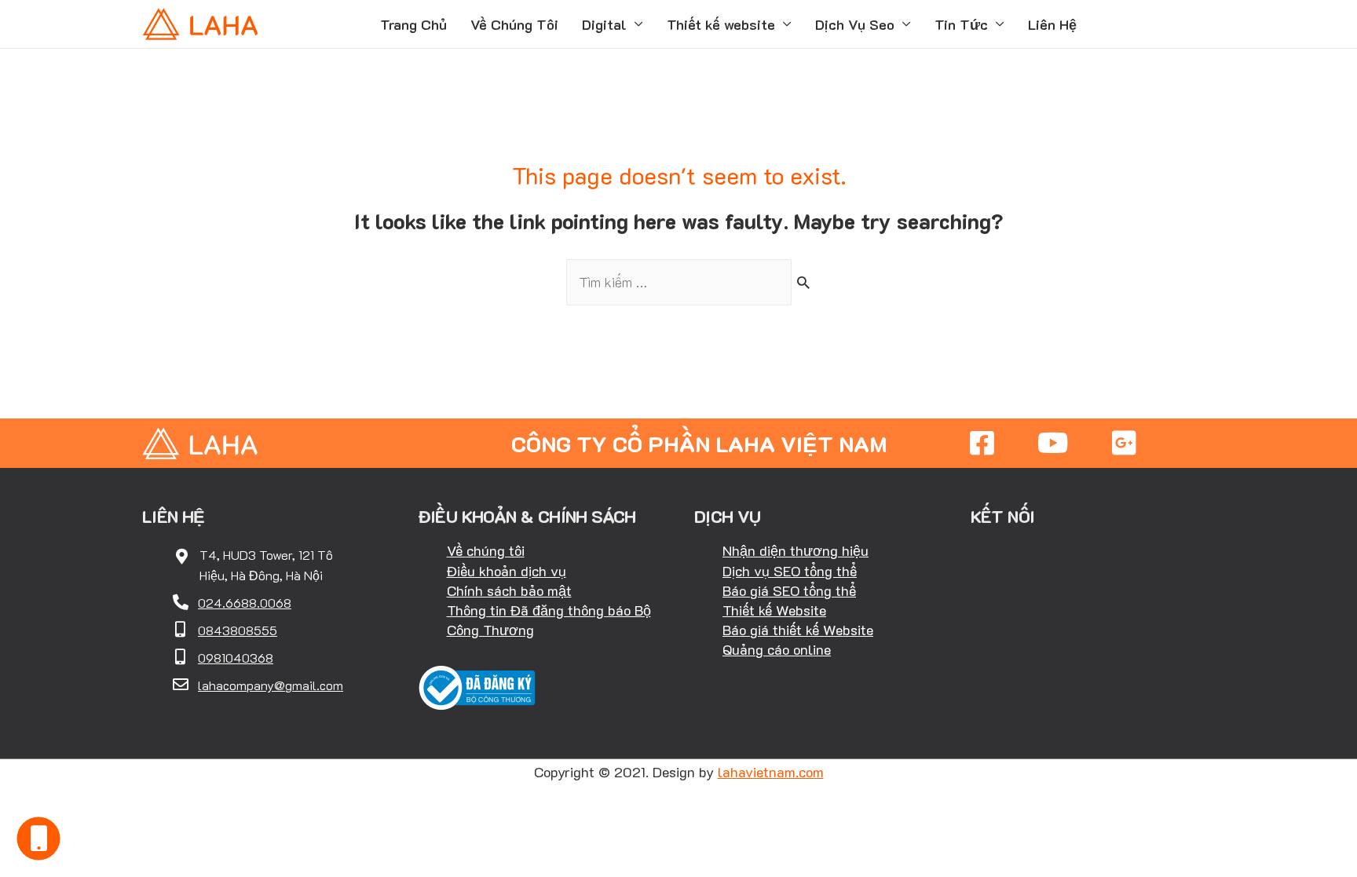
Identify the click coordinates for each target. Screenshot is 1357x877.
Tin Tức (961, 24)
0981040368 (235, 657)
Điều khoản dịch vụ (506, 570)
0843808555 (237, 630)
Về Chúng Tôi (514, 24)
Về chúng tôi (486, 550)
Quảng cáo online (776, 649)
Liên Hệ (1052, 24)
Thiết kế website (721, 24)
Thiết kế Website (774, 610)
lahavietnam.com (771, 771)
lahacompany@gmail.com (270, 685)
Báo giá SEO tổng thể (789, 590)
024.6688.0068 (244, 602)
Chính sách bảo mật (509, 590)
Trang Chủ (413, 24)
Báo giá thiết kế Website (797, 629)
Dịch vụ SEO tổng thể (789, 570)
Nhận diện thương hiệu (795, 550)
